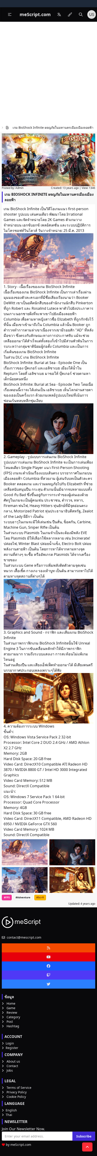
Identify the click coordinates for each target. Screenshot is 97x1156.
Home (11, 1003)
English (11, 1110)
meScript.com (20, 1144)
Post (10, 1021)
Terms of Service (19, 1087)
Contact (12, 1066)
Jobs (10, 1070)
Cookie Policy (16, 1096)
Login (10, 1043)
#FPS (7, 897)
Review (12, 1012)
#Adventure (23, 897)
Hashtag (13, 1026)
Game (11, 1008)
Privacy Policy (17, 1092)
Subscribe (83, 1136)
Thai (9, 1115)
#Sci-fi (40, 897)
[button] (10, 14)
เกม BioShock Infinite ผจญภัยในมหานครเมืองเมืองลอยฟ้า (53, 127)
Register (12, 1048)
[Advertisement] (48, 72)
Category (13, 1017)
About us (13, 1061)
